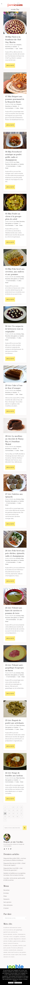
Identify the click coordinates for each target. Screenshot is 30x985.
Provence (14, 947)
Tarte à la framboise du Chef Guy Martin (13, 39)
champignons (21, 934)
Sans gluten (14, 164)
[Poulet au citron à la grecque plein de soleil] (15, 202)
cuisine (5, 938)
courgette (16, 936)
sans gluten (22, 952)
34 (9, 816)
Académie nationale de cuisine (12, 927)
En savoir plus (18, 982)
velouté (5, 956)
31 (17, 813)
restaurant (20, 950)
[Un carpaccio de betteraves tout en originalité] (15, 314)
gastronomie (17, 941)
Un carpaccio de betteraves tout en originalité (14, 329)
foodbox (10, 941)
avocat (13, 932)
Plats (17, 162)
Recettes (7, 46)
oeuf (24, 945)
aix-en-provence (8, 929)
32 (21, 813)
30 (13, 813)
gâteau (23, 941)
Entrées (18, 276)
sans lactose (6, 954)
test (20, 954)
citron (11, 936)
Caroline (15, 46)
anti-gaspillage (18, 929)
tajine (16, 954)
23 (5, 810)
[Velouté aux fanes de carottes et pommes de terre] (15, 596)
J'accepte (11, 982)
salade (5, 952)
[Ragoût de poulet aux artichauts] (15, 708)
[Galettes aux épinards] (15, 482)
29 (9, 813)
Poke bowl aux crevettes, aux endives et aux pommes (15, 271)
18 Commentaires (11, 619)
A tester (6, 908)
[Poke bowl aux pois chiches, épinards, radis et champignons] (15, 539)
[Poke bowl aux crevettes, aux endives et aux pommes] (15, 257)
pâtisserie (20, 947)
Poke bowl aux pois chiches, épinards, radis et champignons (15, 553)
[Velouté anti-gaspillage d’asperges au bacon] (15, 653)
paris (4, 947)
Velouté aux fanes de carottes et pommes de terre (13, 610)
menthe (20, 945)
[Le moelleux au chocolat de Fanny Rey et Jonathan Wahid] (15, 425)
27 (21, 810)
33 (5, 816)
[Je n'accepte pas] (28, 976)
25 (13, 810)
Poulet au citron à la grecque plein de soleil (13, 216)
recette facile (12, 950)
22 (21, 807)
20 (19, 619)
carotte (15, 934)
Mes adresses (8, 905)
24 (9, 810)
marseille (15, 945)
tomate (24, 954)
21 (17, 807)
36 (17, 816)
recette (5, 950)
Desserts (19, 44)
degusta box (17, 938)
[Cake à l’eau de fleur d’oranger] (15, 374)
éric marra (11, 956)
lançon (5, 943)
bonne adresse (7, 934)
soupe (13, 954)
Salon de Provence (13, 952)
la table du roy (7, 945)
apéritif (5, 932)
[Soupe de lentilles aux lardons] (15, 761)
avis (9, 932)
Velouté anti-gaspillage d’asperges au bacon (14, 668)
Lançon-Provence (13, 943)
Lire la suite (10, 65)
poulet (9, 947)
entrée (5, 941)
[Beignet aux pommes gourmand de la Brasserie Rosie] (15, 82)
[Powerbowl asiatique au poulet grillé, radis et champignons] (15, 140)
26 (17, 810)
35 (13, 816)
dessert (23, 938)
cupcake (10, 938)
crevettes (22, 936)
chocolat (6, 936)
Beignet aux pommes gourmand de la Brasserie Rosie (14, 99)
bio (16, 932)
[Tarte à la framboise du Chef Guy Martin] (15, 23)
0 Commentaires (10, 166)
